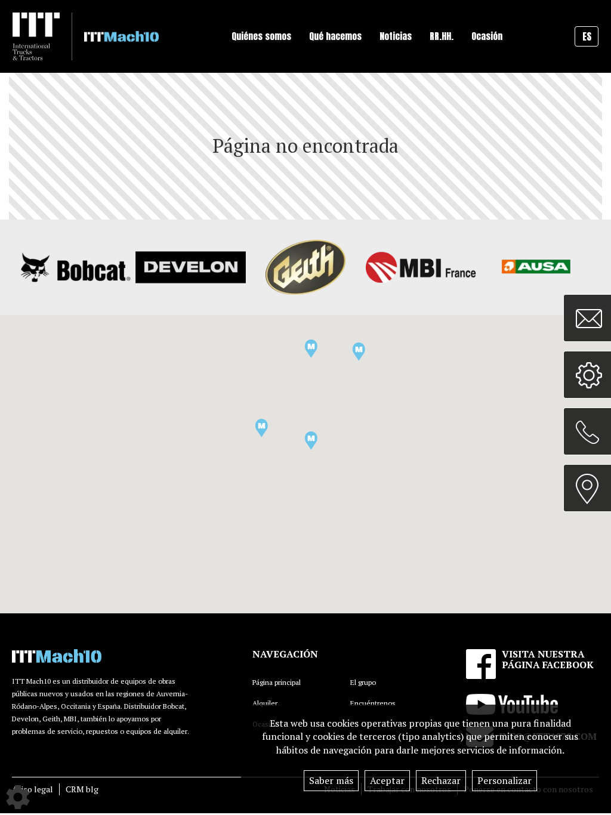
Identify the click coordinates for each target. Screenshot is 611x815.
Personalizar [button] (504, 780)
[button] (262, 428)
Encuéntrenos (373, 703)
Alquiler (264, 703)
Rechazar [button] (441, 780)
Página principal (276, 682)
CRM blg (82, 789)
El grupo (363, 682)
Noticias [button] (395, 36)
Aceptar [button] (387, 780)
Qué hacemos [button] (335, 36)
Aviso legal (32, 789)
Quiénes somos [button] (261, 36)
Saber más (331, 780)
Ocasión (486, 36)
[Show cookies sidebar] (18, 797)
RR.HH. (441, 36)
